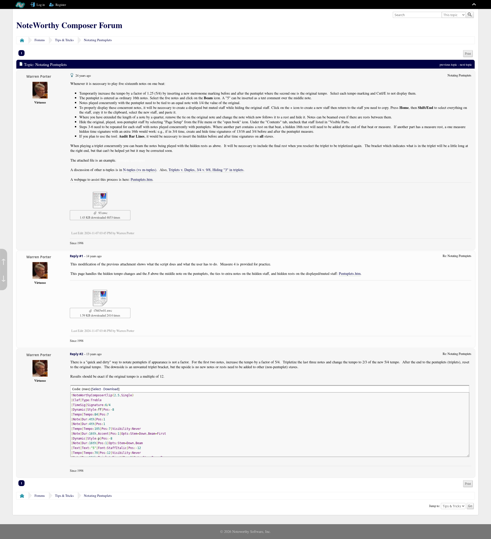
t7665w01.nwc (102, 310)
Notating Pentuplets (98, 40)
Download (110, 389)
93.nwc (102, 213)
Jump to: (434, 505)
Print (468, 53)
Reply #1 (76, 256)
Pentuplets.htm (141, 179)
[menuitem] (468, 53)
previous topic (448, 64)
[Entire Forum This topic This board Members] (454, 15)
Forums (40, 40)
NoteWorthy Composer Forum (69, 25)
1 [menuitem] (21, 53)
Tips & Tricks (64, 40)
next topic (466, 64)
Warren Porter (38, 76)
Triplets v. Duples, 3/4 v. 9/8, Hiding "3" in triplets (206, 169)
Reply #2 (76, 354)
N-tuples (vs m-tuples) (139, 169)
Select (96, 389)
